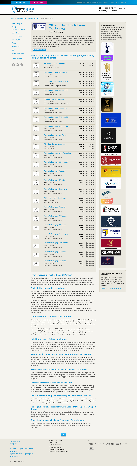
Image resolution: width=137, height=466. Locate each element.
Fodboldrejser (21, 19)
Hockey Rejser (17, 36)
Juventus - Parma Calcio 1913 (55, 63)
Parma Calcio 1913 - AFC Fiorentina (57, 153)
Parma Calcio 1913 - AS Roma (55, 135)
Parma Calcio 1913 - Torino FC (55, 108)
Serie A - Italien (33, 19)
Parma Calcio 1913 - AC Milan (55, 252)
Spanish (106, 2)
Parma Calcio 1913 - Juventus (55, 261)
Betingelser (13, 444)
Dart (13, 50)
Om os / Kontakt (15, 441)
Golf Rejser (16, 33)
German (123, 2)
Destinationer (17, 58)
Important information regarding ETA (21, 454)
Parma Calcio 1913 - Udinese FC (56, 117)
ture (20, 3)
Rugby (14, 43)
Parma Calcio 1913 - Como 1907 (56, 234)
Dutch (112, 2)
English (99, 2)
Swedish (79, 2)
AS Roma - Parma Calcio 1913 (55, 198)
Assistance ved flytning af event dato (21, 449)
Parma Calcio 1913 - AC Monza (55, 72)
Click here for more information (111, 288)
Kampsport (16, 46)
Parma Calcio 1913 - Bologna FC (56, 126)
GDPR (12, 446)
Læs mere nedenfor (39, 49)
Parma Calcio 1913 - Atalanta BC (56, 243)
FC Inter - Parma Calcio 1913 (54, 99)
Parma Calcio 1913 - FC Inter (54, 180)
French (117, 2)
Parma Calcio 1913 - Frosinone (55, 189)
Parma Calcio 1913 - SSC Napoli (56, 162)
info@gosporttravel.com (111, 10)
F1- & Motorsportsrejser (18, 28)
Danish (94, 2)
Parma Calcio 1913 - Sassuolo (55, 207)
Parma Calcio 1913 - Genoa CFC (56, 90)
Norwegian (87, 2)
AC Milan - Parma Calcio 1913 (55, 144)
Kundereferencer (15, 456)
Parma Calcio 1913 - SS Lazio (55, 225)
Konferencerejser (18, 53)
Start (12, 19)
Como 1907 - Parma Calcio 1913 (56, 81)
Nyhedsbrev (13, 451)
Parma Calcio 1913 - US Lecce (55, 216)
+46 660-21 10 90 (108, 8)
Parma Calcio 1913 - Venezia (54, 171)
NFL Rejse (16, 39)
